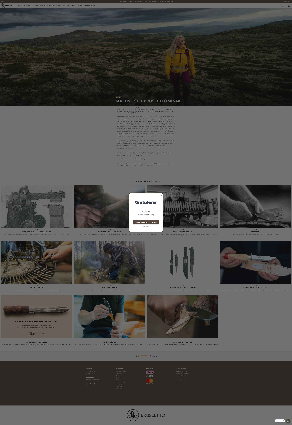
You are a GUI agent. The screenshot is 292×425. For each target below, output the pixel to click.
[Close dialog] (161, 195)
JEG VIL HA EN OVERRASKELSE (146, 222)
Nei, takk (146, 227)
